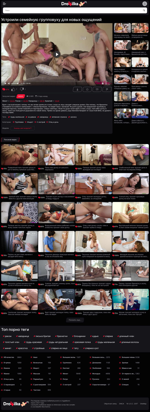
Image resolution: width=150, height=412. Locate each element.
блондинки (79, 336)
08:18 (42, 101)
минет (8, 348)
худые (95, 336)
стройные (39, 348)
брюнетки (62, 336)
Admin (20, 96)
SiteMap (143, 404)
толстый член (12, 342)
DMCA (121, 404)
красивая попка (83, 342)
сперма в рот (92, 348)
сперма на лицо (59, 348)
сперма (109, 336)
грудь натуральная (58, 342)
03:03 (12, 101)
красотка (23, 348)
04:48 (25, 101)
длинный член (126, 336)
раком (8, 336)
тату (76, 348)
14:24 (57, 101)
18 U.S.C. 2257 (132, 404)
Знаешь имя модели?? (23, 128)
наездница (23, 336)
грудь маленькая (106, 342)
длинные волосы (130, 342)
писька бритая (43, 336)
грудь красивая (34, 342)
